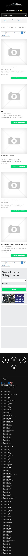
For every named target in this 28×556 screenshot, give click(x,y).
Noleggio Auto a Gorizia (6, 409)
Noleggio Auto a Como (5, 513)
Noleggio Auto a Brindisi (6, 508)
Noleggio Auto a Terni (5, 492)
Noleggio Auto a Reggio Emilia (7, 430)
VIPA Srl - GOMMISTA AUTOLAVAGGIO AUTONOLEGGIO (14, 244)
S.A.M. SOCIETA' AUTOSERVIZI (7, 155)
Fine (8, 35)
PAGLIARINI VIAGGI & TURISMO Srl (9, 67)
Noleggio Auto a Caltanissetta (7, 455)
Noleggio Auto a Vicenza (6, 553)
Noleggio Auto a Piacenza (6, 425)
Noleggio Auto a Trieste (6, 439)
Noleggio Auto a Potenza (6, 483)
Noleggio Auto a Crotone (6, 514)
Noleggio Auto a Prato (5, 538)
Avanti (3, 35)
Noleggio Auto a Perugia (6, 424)
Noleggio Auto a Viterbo (6, 443)
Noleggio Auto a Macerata (6, 415)
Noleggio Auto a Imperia (6, 520)
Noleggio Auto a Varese (6, 550)
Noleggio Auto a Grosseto (6, 465)
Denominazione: (6, 283)
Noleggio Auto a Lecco (5, 523)
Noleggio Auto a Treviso (6, 549)
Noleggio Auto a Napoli (6, 529)
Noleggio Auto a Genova (6, 519)
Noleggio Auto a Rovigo (6, 488)
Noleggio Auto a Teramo (6, 436)
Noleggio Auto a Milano (6, 528)
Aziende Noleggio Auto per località (8, 387)
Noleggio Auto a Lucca (5, 525)
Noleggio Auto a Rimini (6, 541)
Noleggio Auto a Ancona (6, 501)
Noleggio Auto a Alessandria (7, 446)
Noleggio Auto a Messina (6, 473)
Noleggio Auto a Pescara (6, 535)
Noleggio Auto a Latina (6, 412)
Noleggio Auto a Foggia (6, 517)
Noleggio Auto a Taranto (6, 546)
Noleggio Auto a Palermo (6, 422)
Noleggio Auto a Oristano (6, 477)
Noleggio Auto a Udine (5, 495)
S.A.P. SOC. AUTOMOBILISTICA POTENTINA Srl (11, 200)
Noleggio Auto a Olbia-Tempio (7, 421)
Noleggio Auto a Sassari (6, 433)
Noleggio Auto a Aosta (5, 391)
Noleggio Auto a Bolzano (6, 397)
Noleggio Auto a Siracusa (6, 434)
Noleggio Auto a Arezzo (6, 447)
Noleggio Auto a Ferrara (6, 406)
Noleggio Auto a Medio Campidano (8, 416)
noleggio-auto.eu (4, 378)
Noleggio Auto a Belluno (6, 450)
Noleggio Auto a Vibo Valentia (7, 498)
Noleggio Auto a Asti (5, 392)
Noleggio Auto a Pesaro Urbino (7, 480)
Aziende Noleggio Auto (17, 20)
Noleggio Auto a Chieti (5, 458)
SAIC (2, 111)
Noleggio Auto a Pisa (5, 482)
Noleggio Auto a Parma (6, 479)
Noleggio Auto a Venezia (6, 440)
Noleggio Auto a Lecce (5, 468)
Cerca (14, 289)
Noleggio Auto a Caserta (6, 456)
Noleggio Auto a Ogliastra (6, 531)
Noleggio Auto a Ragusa (6, 428)
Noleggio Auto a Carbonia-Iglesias (8, 400)
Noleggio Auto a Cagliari (6, 398)
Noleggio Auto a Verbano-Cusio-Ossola (9, 497)
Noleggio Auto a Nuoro (6, 476)
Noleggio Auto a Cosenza (6, 403)
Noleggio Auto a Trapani (6, 437)
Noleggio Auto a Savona (6, 489)
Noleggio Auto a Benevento (6, 505)
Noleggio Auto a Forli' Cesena (7, 407)
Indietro (8, 33)
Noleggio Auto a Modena (6, 418)
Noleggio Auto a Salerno (6, 543)
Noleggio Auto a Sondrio (6, 491)
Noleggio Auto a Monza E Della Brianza (9, 474)
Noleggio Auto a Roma (5, 431)
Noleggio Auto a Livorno (6, 413)
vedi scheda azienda (19, 78)
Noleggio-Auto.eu (6, 20)
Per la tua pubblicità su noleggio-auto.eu (9, 385)
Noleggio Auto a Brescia (6, 453)
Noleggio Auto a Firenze (6, 462)
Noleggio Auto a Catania (6, 511)
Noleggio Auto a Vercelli (6, 552)
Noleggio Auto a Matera (6, 526)
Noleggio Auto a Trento (6, 494)
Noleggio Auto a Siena (5, 544)
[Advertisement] (13, 315)
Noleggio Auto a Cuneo (6, 404)
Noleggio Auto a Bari (5, 504)
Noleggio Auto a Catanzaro (6, 401)
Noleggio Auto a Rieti (5, 486)
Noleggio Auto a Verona (6, 442)
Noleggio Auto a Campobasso (7, 510)
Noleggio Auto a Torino (6, 547)
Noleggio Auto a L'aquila (6, 467)
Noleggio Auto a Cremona (6, 459)
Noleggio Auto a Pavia (5, 534)
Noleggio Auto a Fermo (6, 516)
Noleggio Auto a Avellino (6, 449)
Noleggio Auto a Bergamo (6, 395)
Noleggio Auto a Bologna (6, 507)
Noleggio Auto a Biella (5, 452)
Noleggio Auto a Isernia (6, 410)
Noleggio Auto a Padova (6, 532)
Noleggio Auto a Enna (5, 461)
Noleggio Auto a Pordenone (7, 427)
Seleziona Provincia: (7, 278)
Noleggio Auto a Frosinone (6, 464)
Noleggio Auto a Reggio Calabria (8, 540)
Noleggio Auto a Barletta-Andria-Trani (9, 394)
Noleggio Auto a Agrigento (6, 389)
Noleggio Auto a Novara (6, 419)
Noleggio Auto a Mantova (6, 471)
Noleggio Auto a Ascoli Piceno (7, 502)
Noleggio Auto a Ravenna (6, 485)
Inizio (3, 33)
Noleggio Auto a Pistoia (6, 537)
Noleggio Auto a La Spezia (6, 522)
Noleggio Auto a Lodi (5, 470)
